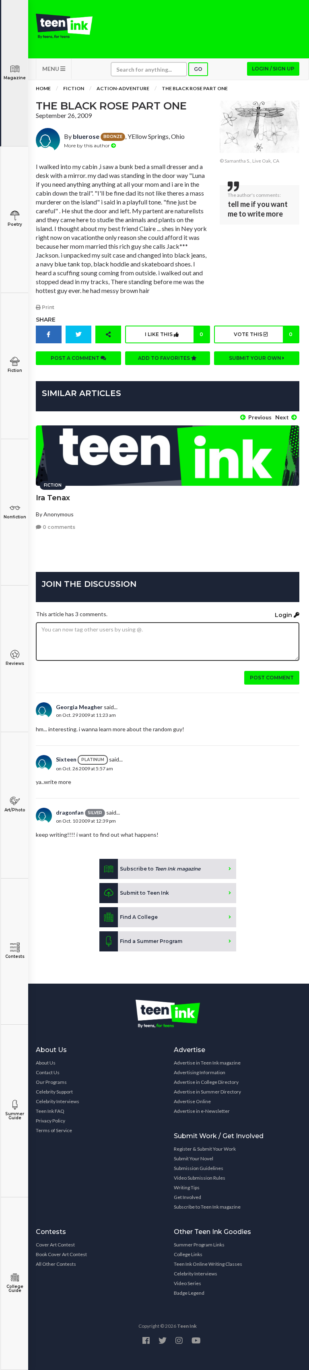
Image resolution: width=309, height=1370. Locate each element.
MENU (51, 68)
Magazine (15, 77)
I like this (174, 334)
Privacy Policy (50, 1121)
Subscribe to (160, 869)
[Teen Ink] (64, 26)
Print (47, 307)
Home (43, 88)
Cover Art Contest (55, 1245)
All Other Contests (56, 1264)
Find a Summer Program (151, 941)
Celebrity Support (54, 1092)
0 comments (58, 527)
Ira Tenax (53, 497)
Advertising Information (199, 1072)
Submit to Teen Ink (144, 893)
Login (284, 615)
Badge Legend (189, 1293)
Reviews (15, 663)
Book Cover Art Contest (61, 1254)
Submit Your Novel (193, 1158)
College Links (188, 1254)
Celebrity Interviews (57, 1101)
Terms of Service (54, 1130)
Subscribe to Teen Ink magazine (207, 1207)
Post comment (272, 678)
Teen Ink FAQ (50, 1111)
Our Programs (51, 1082)
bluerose (86, 136)
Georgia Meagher (79, 707)
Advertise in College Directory (206, 1082)
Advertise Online (192, 1101)
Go (198, 69)
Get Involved (187, 1197)
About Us (46, 1063)
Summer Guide (14, 1115)
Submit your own (255, 358)
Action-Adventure (123, 88)
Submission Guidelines (198, 1168)
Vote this (263, 334)
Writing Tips (187, 1187)
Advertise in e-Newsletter (202, 1111)
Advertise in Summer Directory (207, 1092)
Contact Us (48, 1072)
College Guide (14, 1288)
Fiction (15, 370)
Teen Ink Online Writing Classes (208, 1264)
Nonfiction (15, 517)
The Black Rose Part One (195, 88)
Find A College (139, 917)
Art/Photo (14, 810)
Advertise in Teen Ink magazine (207, 1063)
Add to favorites (164, 358)
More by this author (87, 145)
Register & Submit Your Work (205, 1149)
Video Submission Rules (199, 1178)
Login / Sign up (273, 69)
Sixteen (66, 759)
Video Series (187, 1283)
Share (46, 319)
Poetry (15, 224)
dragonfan (70, 812)
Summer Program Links (199, 1245)
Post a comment (76, 358)
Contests (15, 956)
